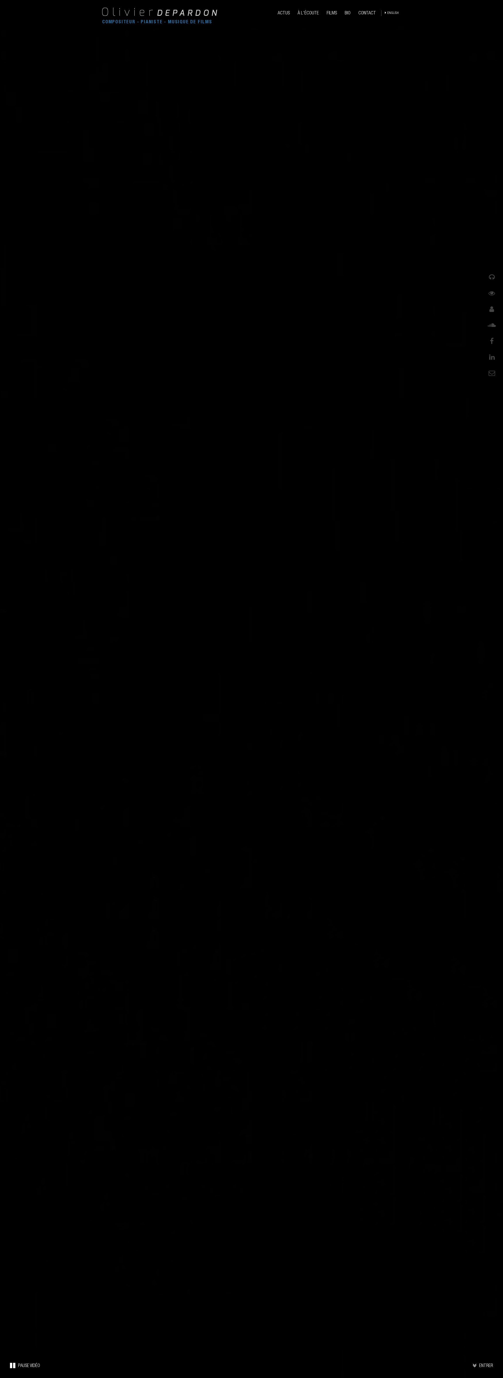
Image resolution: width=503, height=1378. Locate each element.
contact (367, 13)
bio (348, 13)
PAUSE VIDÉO (28, 1366)
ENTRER (485, 1366)
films (332, 13)
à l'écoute (308, 13)
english (393, 13)
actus (284, 13)
